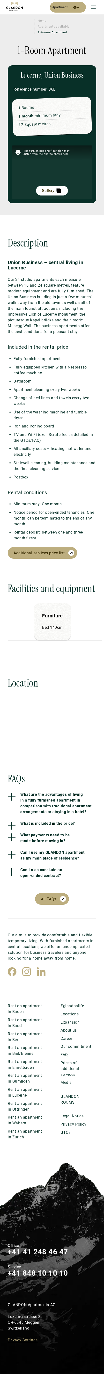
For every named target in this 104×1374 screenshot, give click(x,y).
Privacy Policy (73, 1124)
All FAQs (48, 899)
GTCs (65, 1132)
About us (68, 1030)
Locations (69, 1014)
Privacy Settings (23, 1340)
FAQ (64, 1054)
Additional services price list (39, 553)
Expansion (70, 1022)
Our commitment (75, 1046)
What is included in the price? (47, 823)
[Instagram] (26, 971)
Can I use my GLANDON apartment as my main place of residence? (52, 855)
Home (42, 20)
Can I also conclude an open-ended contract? (41, 873)
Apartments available (53, 26)
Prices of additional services (69, 1069)
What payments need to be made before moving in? (45, 838)
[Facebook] (12, 971)
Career (66, 1038)
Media (66, 1082)
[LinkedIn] (41, 971)
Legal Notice (71, 1116)
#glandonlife (72, 1006)
